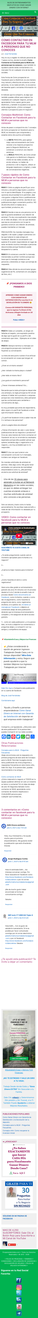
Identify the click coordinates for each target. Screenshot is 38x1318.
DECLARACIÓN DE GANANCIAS (24, 1261)
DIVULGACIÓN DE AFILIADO (14, 1263)
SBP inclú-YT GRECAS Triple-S (20, 915)
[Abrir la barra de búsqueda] (35, 12)
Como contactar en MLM (11, 777)
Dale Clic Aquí (6, 688)
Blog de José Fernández (10, 696)
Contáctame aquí (8, 700)
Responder (8, 851)
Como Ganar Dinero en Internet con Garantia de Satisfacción (19, 713)
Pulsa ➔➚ (19, 320)
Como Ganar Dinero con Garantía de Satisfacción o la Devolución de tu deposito (17, 1119)
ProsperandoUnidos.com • (12, 1252)
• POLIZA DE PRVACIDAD (14, 1259)
